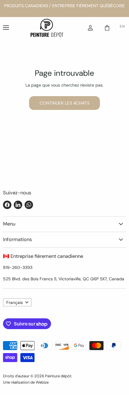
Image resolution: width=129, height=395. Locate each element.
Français (14, 302)
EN (122, 26)
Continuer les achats (64, 103)
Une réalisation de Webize (26, 382)
